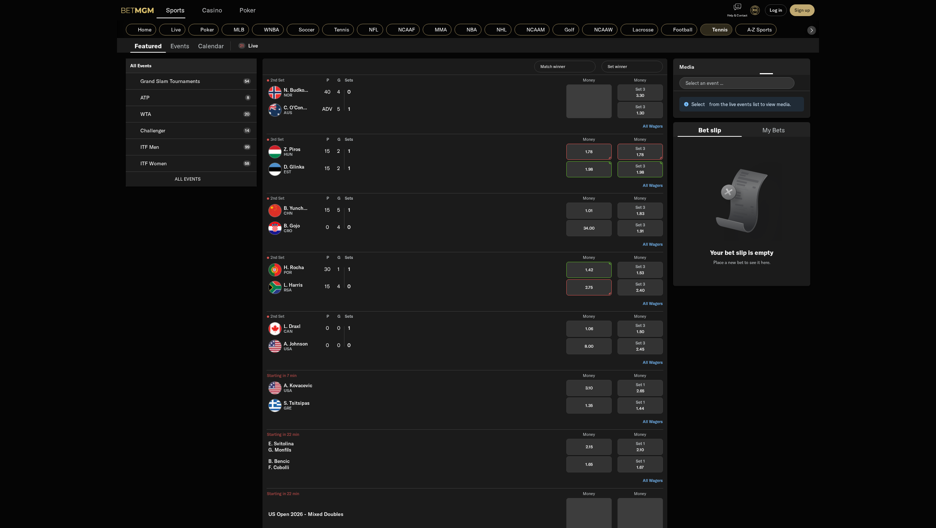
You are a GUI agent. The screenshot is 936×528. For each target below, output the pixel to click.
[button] (811, 30)
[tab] (148, 45)
